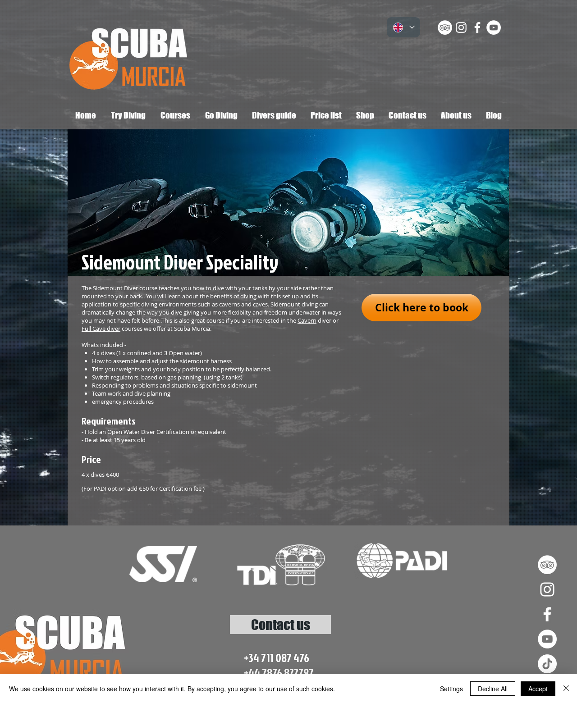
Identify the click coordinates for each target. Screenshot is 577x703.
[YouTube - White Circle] (493, 27)
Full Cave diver (101, 328)
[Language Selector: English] (403, 27)
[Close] (566, 688)
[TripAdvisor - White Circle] (445, 27)
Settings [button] (451, 688)
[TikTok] (547, 663)
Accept (538, 688)
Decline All (493, 688)
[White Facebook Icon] (477, 27)
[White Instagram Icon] (461, 27)
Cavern (307, 320)
